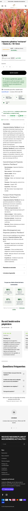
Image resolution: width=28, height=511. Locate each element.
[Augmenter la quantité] (10, 66)
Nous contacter (5, 455)
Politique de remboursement (5, 473)
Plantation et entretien (9, 267)
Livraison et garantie (9, 273)
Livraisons (4, 458)
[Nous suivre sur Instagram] (7, 495)
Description (6, 124)
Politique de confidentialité (5, 464)
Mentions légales (6, 461)
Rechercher (4, 453)
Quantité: (4, 63)
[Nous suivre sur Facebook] (3, 495)
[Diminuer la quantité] (4, 66)
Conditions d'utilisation (4, 469)
